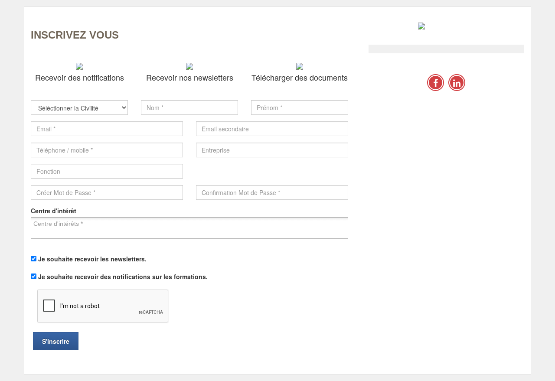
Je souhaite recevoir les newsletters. (92, 258)
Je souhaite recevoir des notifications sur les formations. (123, 276)
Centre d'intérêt (53, 210)
